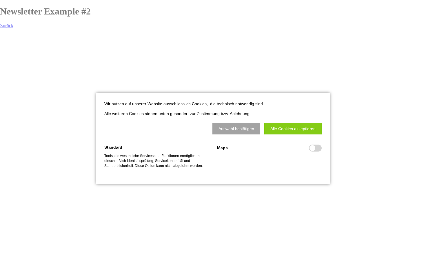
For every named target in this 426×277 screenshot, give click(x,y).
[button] (236, 128)
